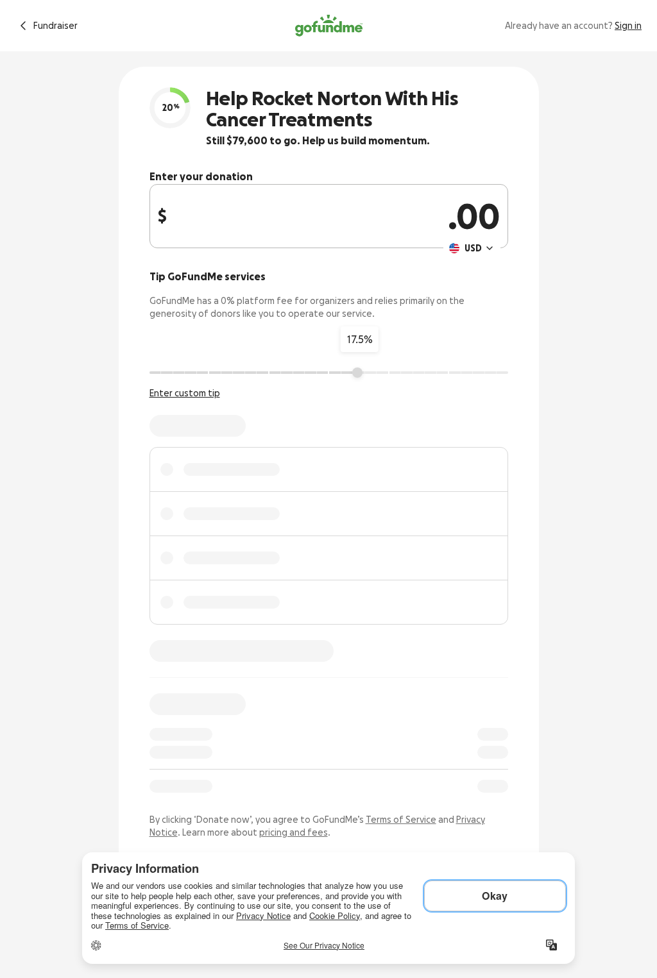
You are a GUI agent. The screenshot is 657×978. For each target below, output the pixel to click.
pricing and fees (293, 832)
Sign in (628, 26)
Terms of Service (401, 819)
